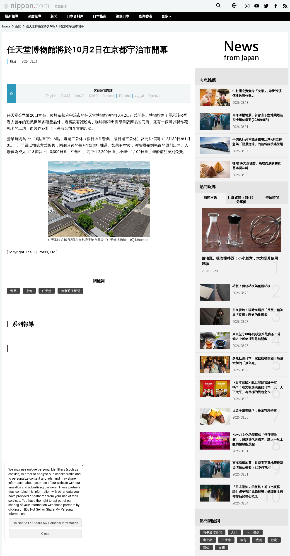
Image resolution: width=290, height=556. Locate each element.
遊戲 (13, 291)
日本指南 (99, 16)
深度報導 (34, 16)
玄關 (221, 547)
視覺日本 (122, 16)
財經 (13, 61)
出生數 (208, 540)
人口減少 (252, 532)
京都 (29, 291)
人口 (234, 532)
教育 (243, 540)
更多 (165, 16)
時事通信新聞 (70, 291)
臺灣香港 (145, 16)
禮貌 (206, 547)
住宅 (274, 540)
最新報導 (11, 16)
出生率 (226, 540)
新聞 (54, 16)
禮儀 (259, 540)
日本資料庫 (75, 16)
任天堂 (46, 291)
